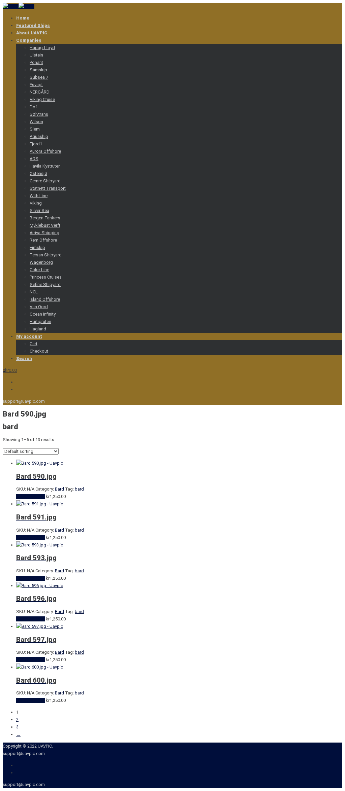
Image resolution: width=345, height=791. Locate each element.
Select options (30, 496)
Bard (59, 489)
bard (79, 489)
